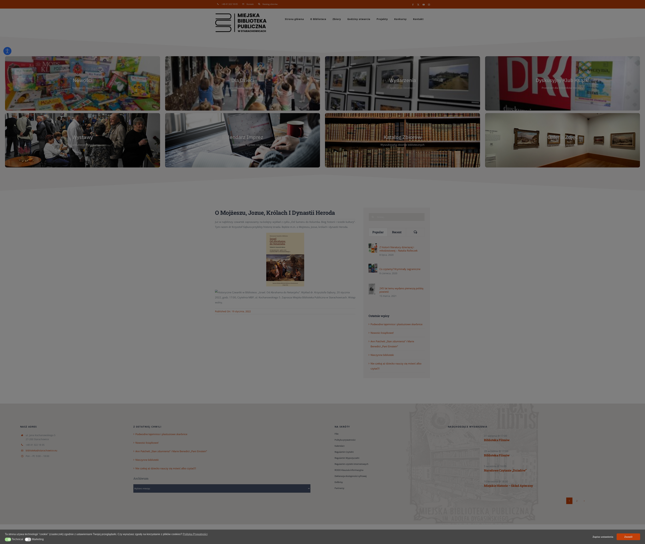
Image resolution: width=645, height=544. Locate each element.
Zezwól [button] (628, 536)
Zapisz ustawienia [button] (603, 536)
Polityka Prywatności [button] (195, 534)
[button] (8, 539)
